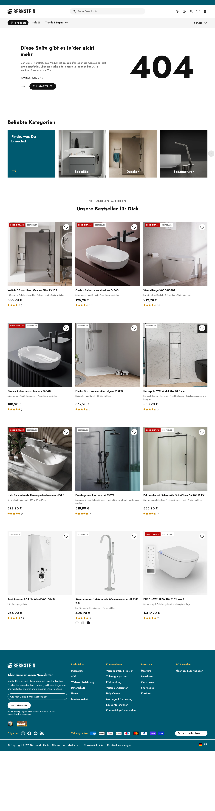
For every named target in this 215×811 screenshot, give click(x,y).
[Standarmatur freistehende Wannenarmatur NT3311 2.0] (107, 563)
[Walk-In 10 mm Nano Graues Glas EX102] (40, 254)
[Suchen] (74, 11)
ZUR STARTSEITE (42, 86)
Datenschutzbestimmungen (19, 714)
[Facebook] (29, 733)
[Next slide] (211, 153)
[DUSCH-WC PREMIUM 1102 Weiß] (175, 563)
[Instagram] (23, 733)
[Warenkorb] (204, 11)
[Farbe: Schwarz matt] (88, 622)
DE (205, 744)
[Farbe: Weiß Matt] (77, 622)
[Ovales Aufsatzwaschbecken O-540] (107, 254)
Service (198, 23)
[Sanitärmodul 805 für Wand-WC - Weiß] (40, 563)
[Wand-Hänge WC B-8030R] (175, 254)
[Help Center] (184, 11)
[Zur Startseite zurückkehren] (21, 11)
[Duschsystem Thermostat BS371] (107, 459)
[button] (14, 305)
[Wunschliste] (198, 11)
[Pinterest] (35, 733)
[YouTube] (42, 733)
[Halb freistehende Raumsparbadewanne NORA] (40, 459)
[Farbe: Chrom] (82, 622)
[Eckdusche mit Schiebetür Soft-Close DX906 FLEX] (175, 459)
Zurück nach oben (189, 733)
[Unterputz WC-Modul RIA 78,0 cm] (175, 355)
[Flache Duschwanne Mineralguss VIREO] (107, 355)
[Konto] (191, 11)
